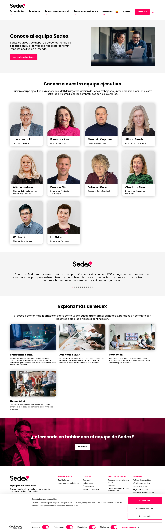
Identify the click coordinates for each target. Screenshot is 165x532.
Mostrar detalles (129, 527)
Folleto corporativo (91, 489)
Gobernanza (88, 483)
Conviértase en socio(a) (57, 11)
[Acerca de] (103, 14)
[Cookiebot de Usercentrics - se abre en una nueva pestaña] (15, 527)
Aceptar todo (144, 500)
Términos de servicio (141, 483)
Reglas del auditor (140, 489)
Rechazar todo (145, 516)
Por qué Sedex (17, 11)
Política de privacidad (142, 480)
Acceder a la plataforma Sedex (118, 481)
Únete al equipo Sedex (24, 57)
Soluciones (34, 11)
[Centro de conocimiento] (75, 14)
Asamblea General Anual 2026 (143, 493)
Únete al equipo (89, 486)
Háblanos (82, 446)
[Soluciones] (30, 14)
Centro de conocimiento (86, 11)
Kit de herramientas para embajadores (118, 489)
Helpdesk (111, 485)
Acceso (126, 11)
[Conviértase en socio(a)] (46, 14)
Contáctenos (63, 480)
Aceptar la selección (145, 508)
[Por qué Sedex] (11, 14)
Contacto (142, 11)
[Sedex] (17, 6)
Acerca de (107, 11)
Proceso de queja (140, 486)
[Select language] (117, 12)
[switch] (69, 527)
